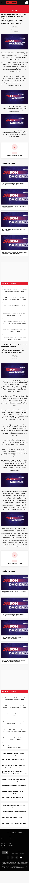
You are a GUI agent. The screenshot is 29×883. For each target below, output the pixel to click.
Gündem (3, 839)
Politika (3, 841)
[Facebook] (12, 857)
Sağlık (10, 839)
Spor (3, 847)
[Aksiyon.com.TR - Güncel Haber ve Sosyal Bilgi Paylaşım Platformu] (11, 2)
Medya (10, 836)
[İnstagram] (16, 857)
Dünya (3, 845)
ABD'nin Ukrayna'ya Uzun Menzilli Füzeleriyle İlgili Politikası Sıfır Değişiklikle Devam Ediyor (14, 299)
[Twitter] (8, 857)
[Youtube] (21, 857)
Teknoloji (10, 845)
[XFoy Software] (5, 852)
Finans (3, 843)
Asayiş (3, 836)
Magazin (10, 841)
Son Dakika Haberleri (14, 833)
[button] (2, 2)
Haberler (14, 7)
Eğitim (10, 843)
